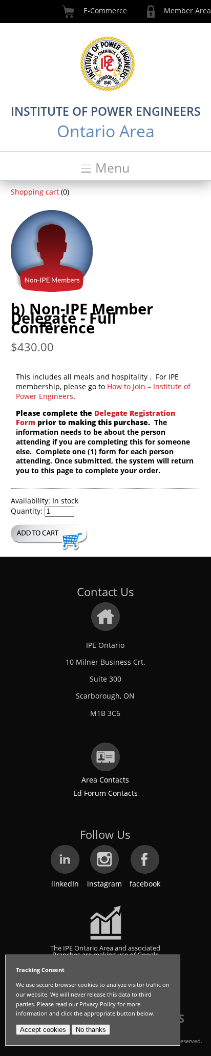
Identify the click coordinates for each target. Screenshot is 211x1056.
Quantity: (27, 511)
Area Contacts (105, 780)
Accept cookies (43, 1029)
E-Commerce (105, 10)
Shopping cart (35, 192)
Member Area (187, 10)
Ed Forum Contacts (105, 793)
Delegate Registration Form (95, 418)
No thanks (91, 1029)
